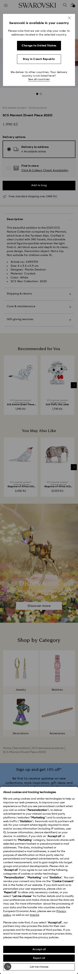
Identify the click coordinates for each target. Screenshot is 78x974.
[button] (69, 17)
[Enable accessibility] (7, 966)
